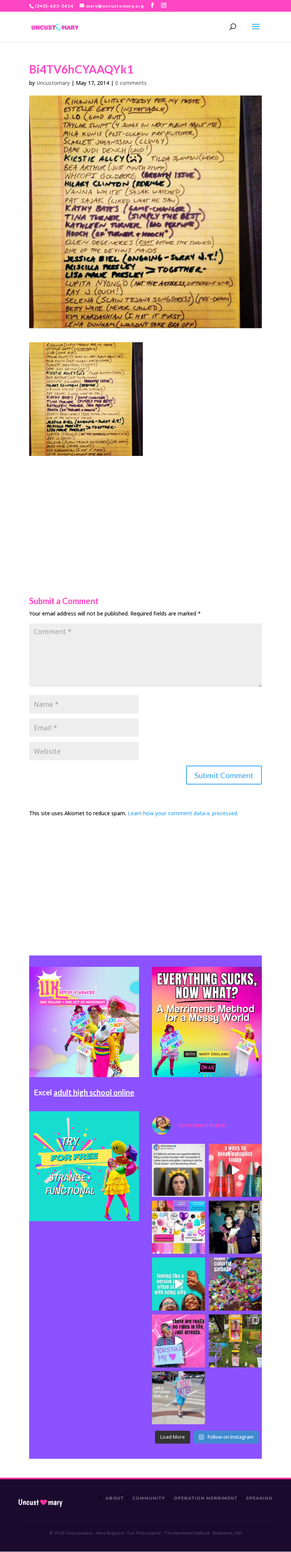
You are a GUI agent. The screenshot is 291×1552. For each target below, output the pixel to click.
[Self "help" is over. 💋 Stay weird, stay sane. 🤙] (178, 1284)
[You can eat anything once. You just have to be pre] (178, 1340)
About (114, 1498)
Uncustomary (53, 82)
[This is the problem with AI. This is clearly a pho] (178, 1170)
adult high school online (93, 1092)
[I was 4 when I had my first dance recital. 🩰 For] (235, 1227)
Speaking (259, 1498)
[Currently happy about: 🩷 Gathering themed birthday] (235, 1340)
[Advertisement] (145, 509)
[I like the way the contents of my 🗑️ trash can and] (235, 1284)
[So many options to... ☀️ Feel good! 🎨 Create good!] (178, 1227)
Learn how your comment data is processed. (183, 813)
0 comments (131, 82)
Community (148, 1498)
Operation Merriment (206, 1498)
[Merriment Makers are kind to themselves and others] (178, 1397)
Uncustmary (40, 1502)
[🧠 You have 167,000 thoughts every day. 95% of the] (235, 1170)
